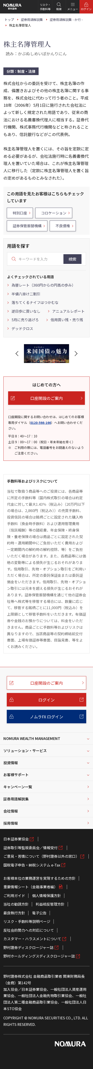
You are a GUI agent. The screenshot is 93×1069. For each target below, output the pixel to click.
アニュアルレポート (68, 311)
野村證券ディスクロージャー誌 (28, 947)
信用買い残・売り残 (67, 319)
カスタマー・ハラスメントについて (32, 938)
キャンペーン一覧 (17, 786)
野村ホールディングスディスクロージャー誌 (39, 956)
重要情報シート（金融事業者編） (30, 886)
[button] (18, 353)
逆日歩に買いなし (26, 311)
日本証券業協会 (16, 839)
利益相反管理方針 (50, 904)
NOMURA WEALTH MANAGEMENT (31, 738)
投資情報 (10, 762)
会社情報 (10, 811)
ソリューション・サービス (25, 750)
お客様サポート (16, 774)
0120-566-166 (40, 422)
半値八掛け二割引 (26, 293)
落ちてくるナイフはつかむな (35, 302)
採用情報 (10, 823)
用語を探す (18, 246)
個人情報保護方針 (46, 895)
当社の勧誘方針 (16, 904)
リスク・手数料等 (45, 7)
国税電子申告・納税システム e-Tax (31, 865)
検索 (72, 259)
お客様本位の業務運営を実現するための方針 (39, 878)
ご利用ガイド (14, 895)
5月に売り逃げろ (25, 319)
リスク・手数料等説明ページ (26, 921)
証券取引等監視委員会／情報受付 (30, 847)
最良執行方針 (14, 912)
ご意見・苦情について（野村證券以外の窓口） (41, 856)
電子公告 (39, 912)
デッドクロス (22, 328)
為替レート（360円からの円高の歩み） (43, 285)
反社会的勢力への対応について (28, 930)
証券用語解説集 (16, 799)
